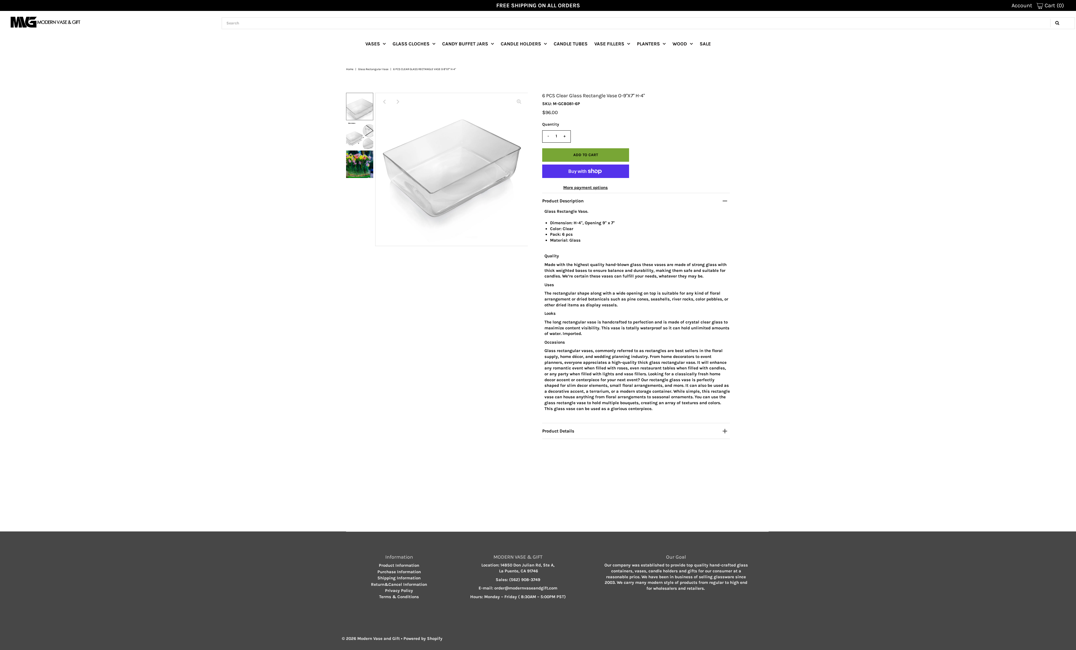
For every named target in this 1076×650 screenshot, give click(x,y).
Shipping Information (399, 577)
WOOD (679, 44)
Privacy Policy (399, 590)
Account (1022, 5)
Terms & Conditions (399, 596)
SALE (705, 44)
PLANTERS (648, 44)
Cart (1053, 5)
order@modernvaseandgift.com (525, 588)
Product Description (563, 200)
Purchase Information (399, 571)
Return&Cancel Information (399, 584)
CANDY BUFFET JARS (465, 44)
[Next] (398, 102)
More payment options (585, 187)
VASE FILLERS (609, 44)
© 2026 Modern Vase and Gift (371, 638)
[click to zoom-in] (519, 102)
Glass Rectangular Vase (373, 69)
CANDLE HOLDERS (521, 44)
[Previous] (384, 102)
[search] (648, 23)
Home (349, 69)
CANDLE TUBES (571, 44)
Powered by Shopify (423, 638)
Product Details (558, 431)
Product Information (399, 565)
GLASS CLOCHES (411, 44)
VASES (372, 44)
